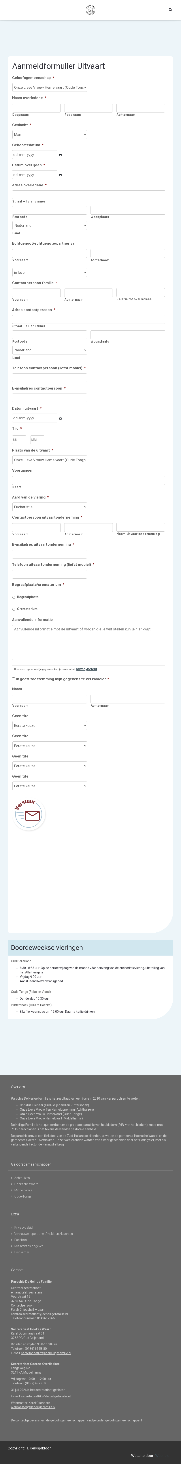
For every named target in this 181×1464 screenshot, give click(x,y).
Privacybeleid (23, 1227)
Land (16, 233)
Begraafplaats (27, 597)
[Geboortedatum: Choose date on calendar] (60, 155)
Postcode (19, 217)
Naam (16, 487)
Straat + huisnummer (28, 201)
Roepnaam (72, 114)
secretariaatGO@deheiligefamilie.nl (46, 1396)
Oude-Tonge (22, 1196)
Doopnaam (20, 114)
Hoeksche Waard (26, 1184)
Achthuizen (22, 1178)
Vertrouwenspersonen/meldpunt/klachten (43, 1233)
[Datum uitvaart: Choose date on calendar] (60, 418)
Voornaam (20, 260)
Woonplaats (100, 217)
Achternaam (126, 114)
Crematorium (27, 609)
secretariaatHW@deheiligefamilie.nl (46, 1353)
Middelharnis (23, 1190)
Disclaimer (21, 1252)
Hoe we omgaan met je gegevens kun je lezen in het (55, 669)
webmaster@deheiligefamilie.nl (33, 1407)
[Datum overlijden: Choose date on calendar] (60, 175)
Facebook (21, 1240)
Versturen (29, 814)
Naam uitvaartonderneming (138, 534)
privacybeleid (86, 669)
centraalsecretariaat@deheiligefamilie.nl (39, 1314)
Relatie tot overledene (134, 299)
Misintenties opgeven (28, 1246)
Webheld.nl (164, 1455)
